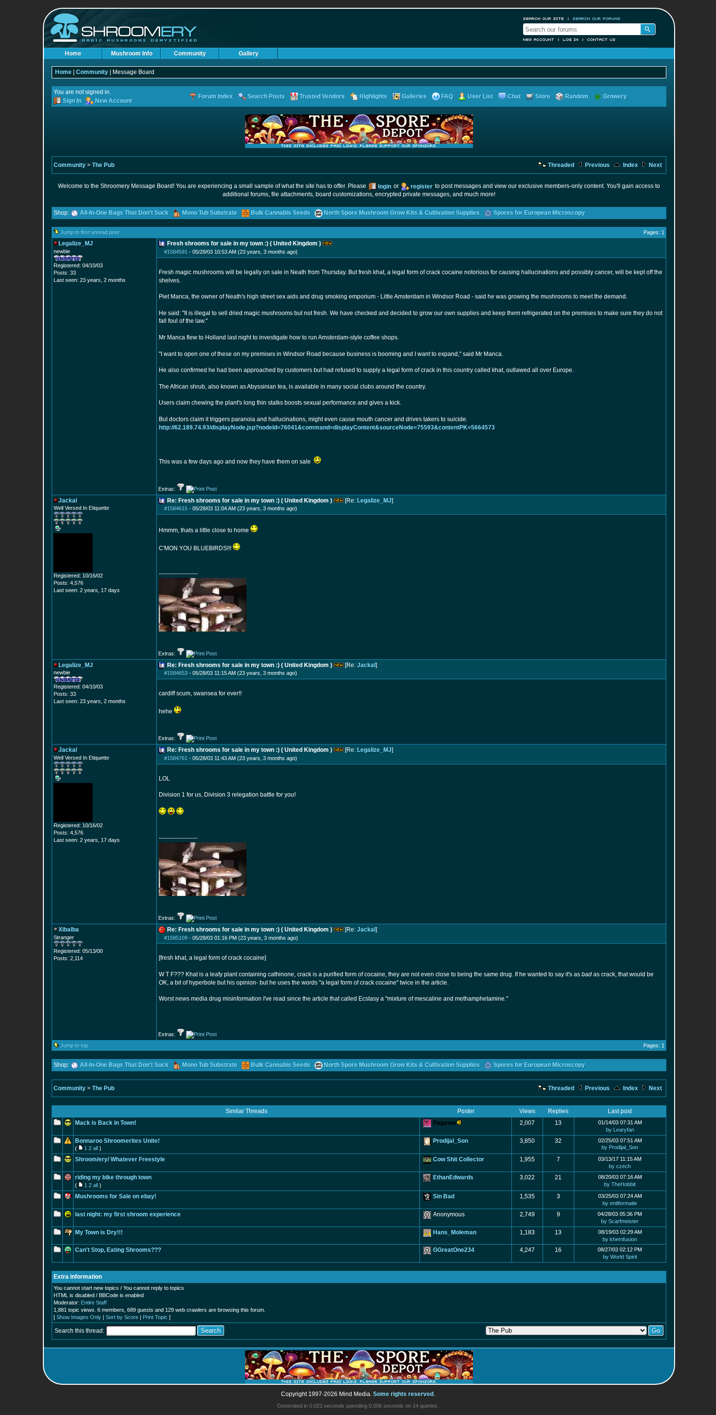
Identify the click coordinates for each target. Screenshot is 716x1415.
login (384, 186)
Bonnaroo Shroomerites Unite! (117, 1140)
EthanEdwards (453, 1177)
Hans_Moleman (454, 1232)
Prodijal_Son (450, 1140)
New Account (538, 39)
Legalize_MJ (374, 500)
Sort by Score (122, 1317)
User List (480, 96)
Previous (597, 165)
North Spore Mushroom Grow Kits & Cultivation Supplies (402, 212)
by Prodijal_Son (620, 1147)
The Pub (103, 165)
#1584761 (176, 758)
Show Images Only (79, 1317)
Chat (514, 96)
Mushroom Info (131, 53)
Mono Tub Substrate (209, 212)
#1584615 (176, 508)
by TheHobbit (620, 1184)
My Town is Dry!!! (99, 1232)
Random (576, 96)
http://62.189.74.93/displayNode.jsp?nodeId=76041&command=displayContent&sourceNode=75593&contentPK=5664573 (327, 427)
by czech (620, 1166)
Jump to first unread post (89, 232)
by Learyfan (620, 1130)
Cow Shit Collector (458, 1159)
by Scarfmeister (620, 1221)
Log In (571, 39)
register (422, 186)
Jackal (366, 665)
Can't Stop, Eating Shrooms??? (118, 1250)
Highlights (373, 96)
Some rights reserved (403, 1394)
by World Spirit (620, 1257)
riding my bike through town (113, 1177)
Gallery (249, 53)
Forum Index (215, 96)
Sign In (72, 100)
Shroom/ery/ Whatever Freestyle (120, 1159)
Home (73, 53)
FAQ (447, 96)
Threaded (560, 165)
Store (542, 96)
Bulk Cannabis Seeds (280, 212)
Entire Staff (94, 1302)
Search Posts (266, 96)
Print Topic (155, 1317)
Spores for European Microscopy (539, 212)
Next (654, 165)
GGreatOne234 (453, 1250)
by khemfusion (620, 1239)
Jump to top (74, 1045)
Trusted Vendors (322, 96)
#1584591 (176, 252)
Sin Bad (443, 1196)
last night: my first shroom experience (128, 1214)
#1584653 (176, 673)
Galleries (414, 96)
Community (190, 53)
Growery (615, 96)
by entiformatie (620, 1203)
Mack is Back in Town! (105, 1122)
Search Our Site (543, 18)
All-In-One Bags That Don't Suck (124, 212)
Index (630, 165)
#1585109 (176, 938)
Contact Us (601, 39)
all (95, 1148)
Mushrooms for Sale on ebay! (115, 1196)
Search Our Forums (597, 18)
